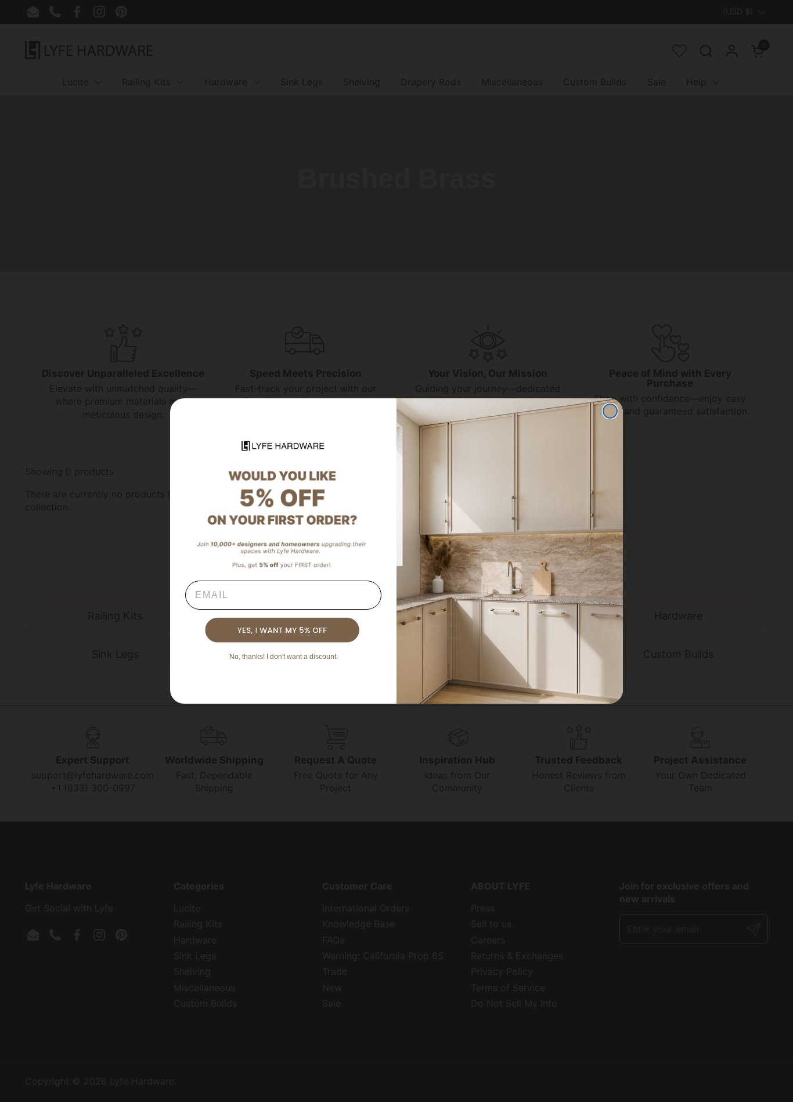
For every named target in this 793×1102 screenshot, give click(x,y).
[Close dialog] (610, 411)
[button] (283, 630)
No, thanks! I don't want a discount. (283, 657)
